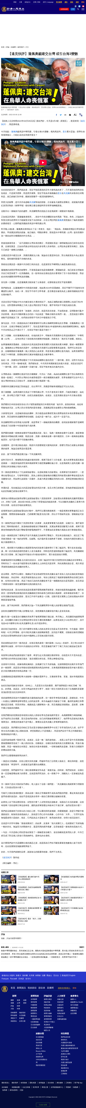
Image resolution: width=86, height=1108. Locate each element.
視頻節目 (32, 988)
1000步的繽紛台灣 (41, 1061)
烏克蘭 (67, 193)
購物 (82, 2)
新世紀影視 (14, 1090)
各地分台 (27, 2)
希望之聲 (45, 1087)
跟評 (81, 947)
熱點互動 (47, 1002)
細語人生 (47, 1030)
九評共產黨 (65, 1051)
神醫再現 (73, 1010)
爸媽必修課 (61, 1013)
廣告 (66, 2)
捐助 (71, 2)
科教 (18, 1009)
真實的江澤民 (65, 1054)
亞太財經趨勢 (35, 1025)
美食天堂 (39, 1045)
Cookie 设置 (43, 1105)
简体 (38, 2)
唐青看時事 (48, 1019)
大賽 (20, 2)
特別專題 (65, 1033)
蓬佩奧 (14, 132)
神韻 (14, 2)
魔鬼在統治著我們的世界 (69, 1048)
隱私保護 (33, 1083)
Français (5, 979)
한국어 (28, 979)
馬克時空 (47, 1025)
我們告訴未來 (65, 1037)
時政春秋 (47, 1008)
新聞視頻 (35, 996)
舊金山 (49, 975)
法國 (43, 975)
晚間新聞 (34, 1008)
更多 (21, 1090)
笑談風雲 (60, 1002)
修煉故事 (64, 1071)
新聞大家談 (48, 999)
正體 (34, 2)
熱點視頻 (22, 1012)
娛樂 (24, 1000)
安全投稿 (51, 1083)
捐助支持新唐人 (64, 988)
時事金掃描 (48, 1005)
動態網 (75, 1087)
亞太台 (56, 975)
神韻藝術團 (16, 1087)
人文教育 (61, 996)
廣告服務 (60, 1083)
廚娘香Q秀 (39, 1057)
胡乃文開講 (74, 1005)
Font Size (75, 114)
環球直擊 (34, 1002)
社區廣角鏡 (35, 1022)
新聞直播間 (64, 9)
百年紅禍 (64, 1057)
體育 (24, 1003)
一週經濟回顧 (35, 1019)
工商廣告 (64, 1074)
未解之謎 (60, 999)
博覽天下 (14, 1018)
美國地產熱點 (62, 1019)
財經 (18, 1006)
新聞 (14, 996)
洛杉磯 (25, 975)
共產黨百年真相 (66, 1042)
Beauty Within (41, 1051)
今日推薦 (22, 1015)
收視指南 (24, 1083)
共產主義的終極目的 (68, 1045)
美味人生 (39, 1048)
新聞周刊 (34, 1013)
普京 (65, 132)
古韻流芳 (60, 1005)
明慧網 (68, 1087)
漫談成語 (60, 1010)
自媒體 (13, 47)
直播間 (50, 988)
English (72, 975)
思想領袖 (47, 1010)
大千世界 (39, 1054)
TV (73, 9)
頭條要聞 (14, 1012)
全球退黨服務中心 (57, 1087)
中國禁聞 (34, 1005)
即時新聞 (14, 1015)
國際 (12, 1000)
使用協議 (42, 1083)
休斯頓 (38, 975)
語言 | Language (48, 2)
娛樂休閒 (40, 1033)
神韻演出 (14, 1021)
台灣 (18, 1003)
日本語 (21, 979)
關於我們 (15, 1083)
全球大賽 (22, 1021)
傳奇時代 (64, 1040)
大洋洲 (31, 975)
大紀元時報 (26, 1087)
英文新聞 (59, 2)
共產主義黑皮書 (66, 1062)
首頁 (2, 47)
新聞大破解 (48, 1013)
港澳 (18, 1000)
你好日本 (39, 1040)
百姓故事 (64, 1065)
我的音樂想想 (40, 1065)
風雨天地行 (65, 1059)
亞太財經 (34, 1027)
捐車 (77, 2)
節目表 (41, 988)
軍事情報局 (48, 1016)
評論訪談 (48, 996)
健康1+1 (73, 999)
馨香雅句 (60, 1008)
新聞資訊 (21, 988)
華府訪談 (34, 1016)
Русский (13, 979)
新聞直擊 (34, 1010)
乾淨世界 (36, 1087)
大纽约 (12, 975)
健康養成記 (74, 1008)
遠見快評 (20, 47)
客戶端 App (78, 1083)
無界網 (4, 1090)
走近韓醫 (73, 1013)
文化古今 (60, 1016)
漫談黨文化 (65, 1068)
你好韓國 (39, 1042)
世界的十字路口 (49, 1022)
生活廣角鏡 (40, 1037)
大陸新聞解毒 (48, 1027)
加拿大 (18, 975)
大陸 (12, 1009)
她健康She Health (76, 1002)
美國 (12, 1003)
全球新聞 (34, 999)
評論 (7, 47)
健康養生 (74, 996)
